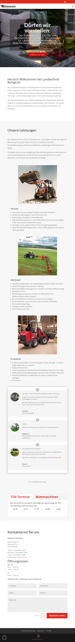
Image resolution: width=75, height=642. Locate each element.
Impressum (40, 631)
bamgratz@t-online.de (19, 557)
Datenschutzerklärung (28, 631)
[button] (4, 637)
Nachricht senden (57, 615)
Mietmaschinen (47, 497)
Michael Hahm (40, 639)
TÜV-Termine (20, 497)
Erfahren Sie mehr (56, 53)
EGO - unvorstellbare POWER (37, 31)
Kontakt (49, 631)
